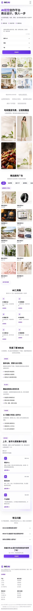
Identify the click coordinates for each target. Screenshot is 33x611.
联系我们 (19, 593)
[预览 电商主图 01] (8, 197)
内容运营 (19, 584)
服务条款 (19, 597)
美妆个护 (17, 183)
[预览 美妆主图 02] (8, 250)
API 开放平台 (4, 586)
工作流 (2, 582)
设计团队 (19, 586)
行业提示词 (3, 595)
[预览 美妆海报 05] (24, 268)
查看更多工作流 (5, 188)
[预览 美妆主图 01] (24, 233)
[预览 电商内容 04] (24, 215)
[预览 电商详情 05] (8, 233)
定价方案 (3, 597)
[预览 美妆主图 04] (8, 268)
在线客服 (3, 574)
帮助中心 (3, 593)
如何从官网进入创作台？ (10, 539)
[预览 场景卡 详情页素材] (24, 155)
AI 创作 (2, 580)
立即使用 (4, 308)
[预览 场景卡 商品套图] (8, 128)
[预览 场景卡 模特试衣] (24, 128)
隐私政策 (19, 595)
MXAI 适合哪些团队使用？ (10, 528)
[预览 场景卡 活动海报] (8, 155)
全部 (3, 183)
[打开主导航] (30, 2)
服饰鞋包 (25, 183)
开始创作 (16, 52)
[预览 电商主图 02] (24, 197)
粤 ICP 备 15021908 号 (26, 606)
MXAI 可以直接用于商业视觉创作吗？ (13, 533)
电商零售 (10, 183)
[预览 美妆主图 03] (24, 250)
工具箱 (2, 584)
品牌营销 (19, 582)
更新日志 (3, 599)
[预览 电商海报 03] (8, 215)
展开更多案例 (6, 282)
